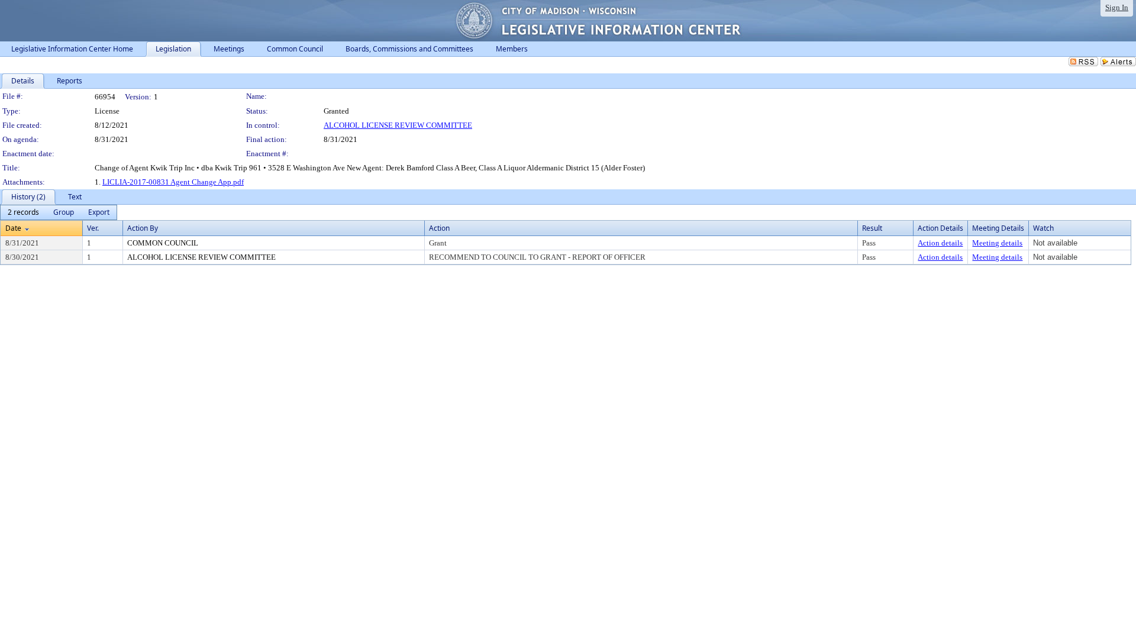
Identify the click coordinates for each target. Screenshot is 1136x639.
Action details (940, 242)
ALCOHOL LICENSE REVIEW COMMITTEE (398, 125)
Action (439, 228)
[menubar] (58, 212)
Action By (142, 228)
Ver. (93, 228)
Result (872, 228)
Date (13, 228)
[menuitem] (23, 212)
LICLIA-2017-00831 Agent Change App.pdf (173, 182)
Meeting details (997, 242)
